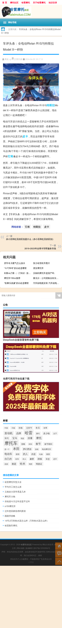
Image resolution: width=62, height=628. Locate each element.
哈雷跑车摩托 (11, 525)
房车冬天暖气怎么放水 (14, 263)
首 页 (4, 2)
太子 (55, 433)
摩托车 (11, 443)
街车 (17, 459)
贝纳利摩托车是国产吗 (43, 272)
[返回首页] (58, 545)
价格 (21, 427)
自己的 (8, 458)
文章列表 (12, 29)
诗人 (24, 459)
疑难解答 (29, 548)
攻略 (23, 443)
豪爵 (32, 458)
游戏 (36, 449)
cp (10, 59)
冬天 (38, 427)
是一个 (7, 449)
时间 (30, 444)
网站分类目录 (47, 544)
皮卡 (25, 136)
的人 (25, 454)
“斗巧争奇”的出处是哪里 (15, 268)
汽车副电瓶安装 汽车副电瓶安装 (47, 282)
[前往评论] (58, 553)
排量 (30, 438)
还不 (55, 459)
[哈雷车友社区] (31, 12)
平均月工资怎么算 (13, 486)
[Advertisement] (31, 597)
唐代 (38, 433)
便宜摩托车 (38, 268)
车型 (48, 458)
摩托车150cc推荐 (12, 277)
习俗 (13, 427)
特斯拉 (51, 105)
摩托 (39, 438)
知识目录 (53, 2)
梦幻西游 (27, 448)
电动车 (8, 454)
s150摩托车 (10, 506)
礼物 (41, 454)
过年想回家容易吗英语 (15, 510)
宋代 (7, 438)
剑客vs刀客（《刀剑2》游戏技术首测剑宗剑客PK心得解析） (18, 272)
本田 (16, 448)
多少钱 (46, 433)
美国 (48, 454)
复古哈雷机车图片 (41, 263)
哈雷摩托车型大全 (13, 481)
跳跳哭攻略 (10, 515)
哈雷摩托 (26, 2)
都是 (14, 463)
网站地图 (20, 548)
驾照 (30, 464)
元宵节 (29, 427)
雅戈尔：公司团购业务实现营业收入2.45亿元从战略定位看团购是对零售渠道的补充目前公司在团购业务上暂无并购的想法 (47, 277)
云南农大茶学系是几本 (15, 491)
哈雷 (29, 432)
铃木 (22, 463)
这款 (6, 464)
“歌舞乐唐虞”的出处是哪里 (16, 282)
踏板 (40, 458)
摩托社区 (14, 2)
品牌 (18, 433)
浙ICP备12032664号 (41, 548)
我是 (22, 438)
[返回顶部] (58, 561)
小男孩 (31, 562)
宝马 (14, 438)
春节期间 (48, 443)
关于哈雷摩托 (39, 2)
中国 (6, 428)
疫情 (17, 454)
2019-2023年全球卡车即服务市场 (40, 248)
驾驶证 (39, 463)
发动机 (9, 433)
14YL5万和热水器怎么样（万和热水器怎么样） (27, 520)
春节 (38, 444)
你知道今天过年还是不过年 (17, 501)
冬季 (45, 427)
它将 (10, 156)
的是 (33, 453)
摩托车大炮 (10, 496)
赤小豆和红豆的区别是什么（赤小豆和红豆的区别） (30, 239)
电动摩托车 (46, 449)
